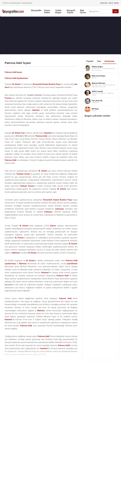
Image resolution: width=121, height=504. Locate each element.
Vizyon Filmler (47, 11)
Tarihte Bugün (58, 11)
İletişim (116, 3)
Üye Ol (111, 3)
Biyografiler (36, 10)
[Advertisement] (60, 35)
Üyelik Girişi (104, 3)
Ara (115, 11)
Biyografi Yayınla (71, 11)
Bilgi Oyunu (83, 11)
